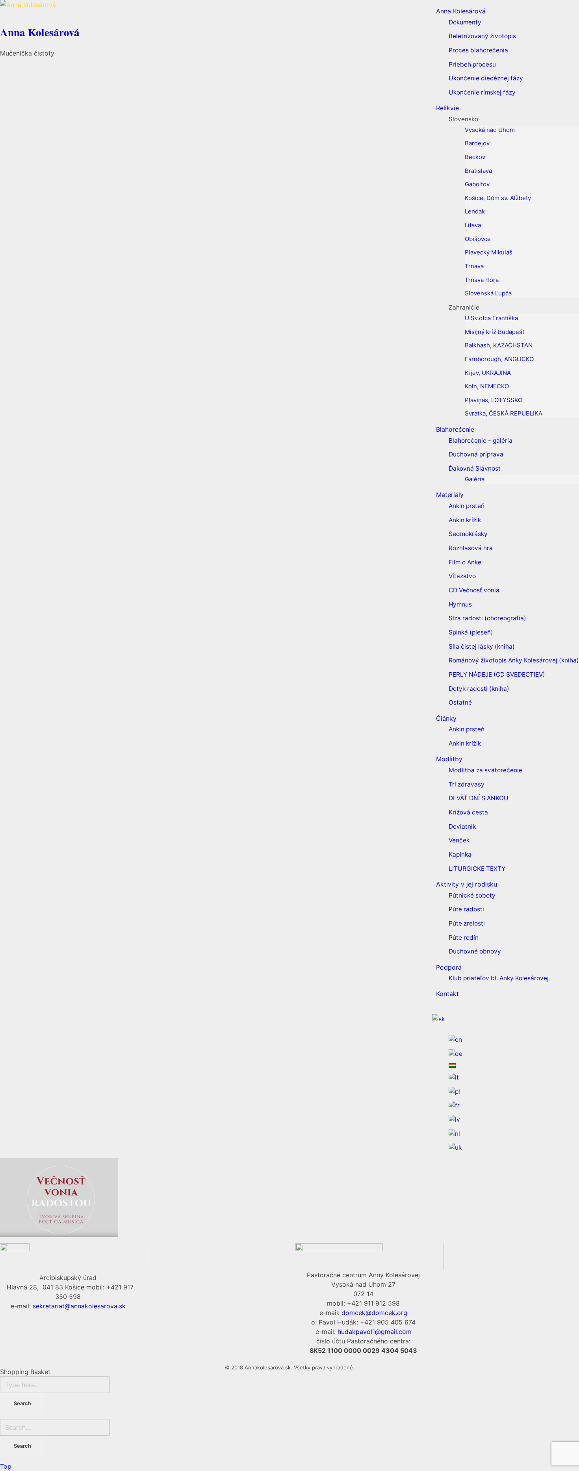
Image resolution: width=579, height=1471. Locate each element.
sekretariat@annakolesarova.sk (79, 1306)
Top (5, 1466)
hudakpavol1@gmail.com (375, 1332)
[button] (85, 19)
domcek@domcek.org (374, 1313)
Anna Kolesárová (40, 32)
